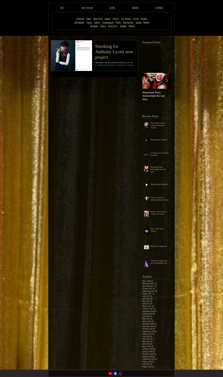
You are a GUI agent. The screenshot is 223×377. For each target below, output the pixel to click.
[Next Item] (166, 81)
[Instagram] (120, 373)
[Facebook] (115, 373)
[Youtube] (110, 373)
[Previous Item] (146, 81)
